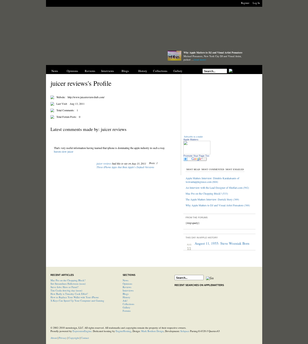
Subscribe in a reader (193, 136)
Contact (85, 337)
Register (245, 3)
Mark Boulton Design (152, 331)
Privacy (63, 337)
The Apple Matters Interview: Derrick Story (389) (212, 199)
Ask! (125, 300)
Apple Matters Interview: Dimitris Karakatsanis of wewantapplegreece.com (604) (212, 180)
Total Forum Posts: (66, 117)
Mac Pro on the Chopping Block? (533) (207, 193)
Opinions (72, 71)
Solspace (184, 331)
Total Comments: (65, 110)
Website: (60, 97)
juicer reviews (104, 163)
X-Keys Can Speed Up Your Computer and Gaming (77, 300)
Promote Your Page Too (196, 155)
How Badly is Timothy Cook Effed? (69, 293)
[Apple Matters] (102, 57)
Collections (160, 71)
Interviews (107, 71)
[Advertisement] (154, 30)
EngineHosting (123, 331)
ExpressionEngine (82, 331)
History (142, 71)
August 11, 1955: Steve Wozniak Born (222, 243)
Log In (256, 3)
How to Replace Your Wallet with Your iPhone (75, 297)
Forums (127, 310)
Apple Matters (190, 139)
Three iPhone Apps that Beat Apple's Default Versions (125, 167)
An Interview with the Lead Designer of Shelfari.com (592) (217, 187)
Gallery (177, 71)
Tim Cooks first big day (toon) (66, 290)
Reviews (90, 71)
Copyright (74, 337)
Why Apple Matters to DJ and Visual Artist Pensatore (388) (218, 205)
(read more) (200, 59)
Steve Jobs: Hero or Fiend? (64, 287)
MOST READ (193, 169)
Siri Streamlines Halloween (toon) (68, 283)
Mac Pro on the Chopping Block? (68, 280)
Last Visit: (61, 103)
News (54, 71)
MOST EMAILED (234, 169)
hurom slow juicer (63, 151)
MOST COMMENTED (212, 169)
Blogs (125, 71)
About (54, 337)
